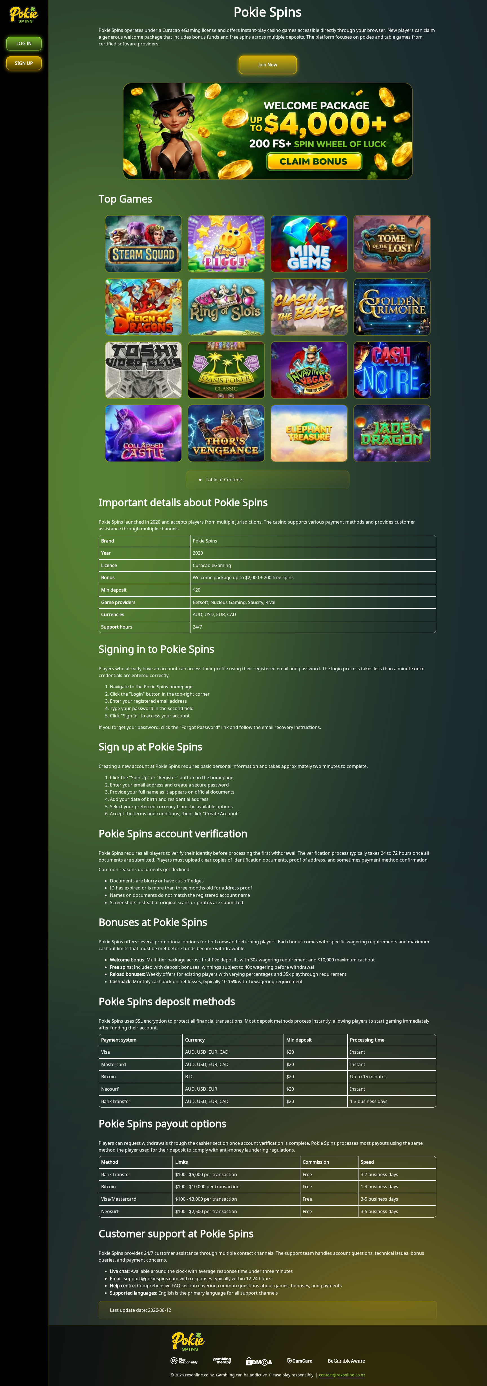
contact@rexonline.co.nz (342, 1375)
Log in (24, 43)
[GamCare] (299, 1362)
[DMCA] (259, 1362)
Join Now (267, 64)
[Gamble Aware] (346, 1362)
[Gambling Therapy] (222, 1362)
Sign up (24, 63)
